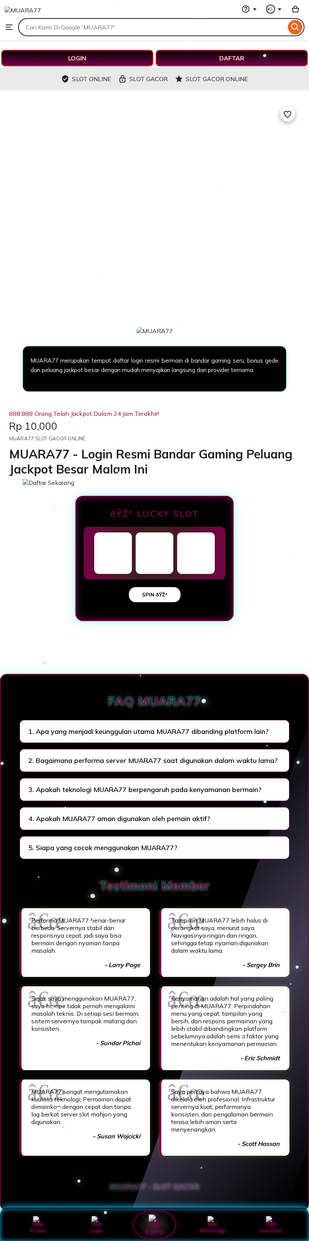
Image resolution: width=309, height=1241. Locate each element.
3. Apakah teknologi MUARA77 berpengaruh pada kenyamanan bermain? (145, 789)
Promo (38, 1230)
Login (96, 1230)
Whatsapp (212, 1230)
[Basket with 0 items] (295, 9)
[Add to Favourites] (287, 114)
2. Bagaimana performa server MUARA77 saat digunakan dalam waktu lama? (153, 760)
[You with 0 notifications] (274, 9)
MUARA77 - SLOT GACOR (154, 1186)
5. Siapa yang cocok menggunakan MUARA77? (102, 847)
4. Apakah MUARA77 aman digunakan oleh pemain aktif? (119, 818)
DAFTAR (231, 58)
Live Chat (271, 1230)
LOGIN (77, 58)
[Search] (295, 27)
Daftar (154, 1231)
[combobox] (152, 27)
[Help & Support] (249, 9)
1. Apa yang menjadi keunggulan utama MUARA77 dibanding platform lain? (148, 731)
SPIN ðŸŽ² (154, 595)
